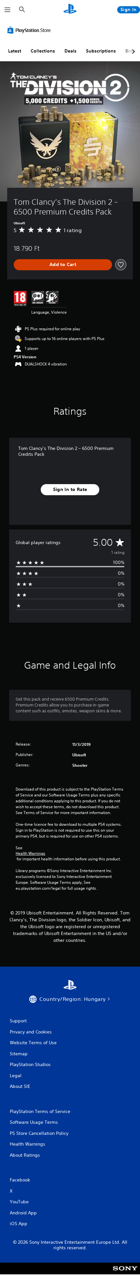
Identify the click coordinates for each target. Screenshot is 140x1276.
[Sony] (125, 1273)
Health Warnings (30, 853)
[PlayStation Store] (30, 30)
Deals (70, 51)
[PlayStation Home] (70, 10)
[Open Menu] (7, 10)
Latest (14, 51)
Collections (43, 51)
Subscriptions (101, 51)
